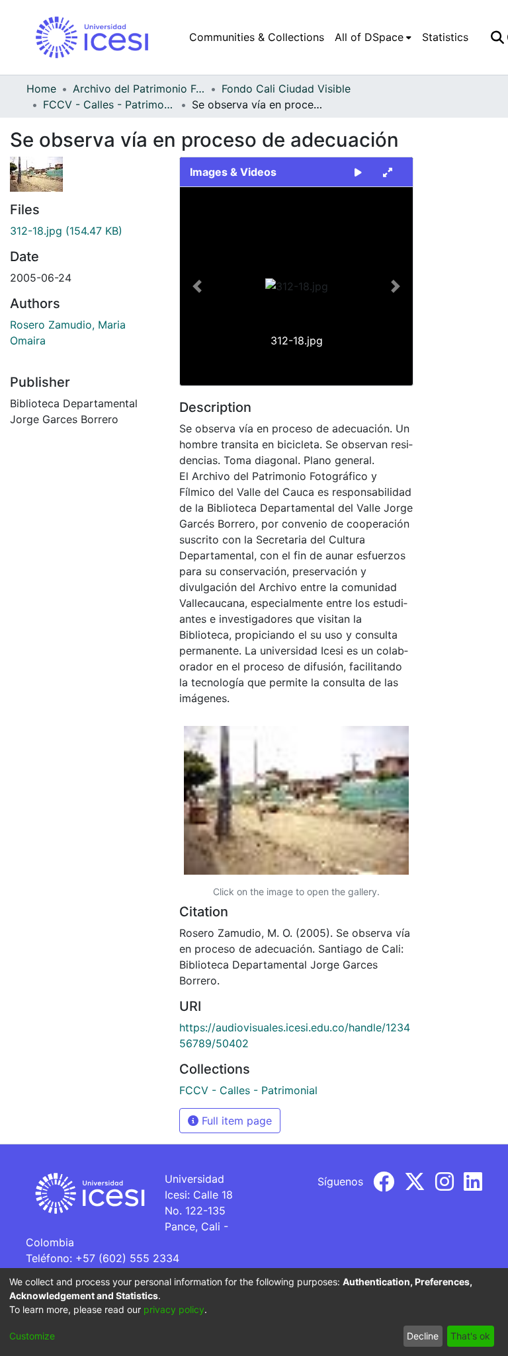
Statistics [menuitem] (445, 37)
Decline (423, 1335)
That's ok (470, 1335)
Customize (32, 1335)
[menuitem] (373, 37)
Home (41, 88)
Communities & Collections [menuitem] (256, 37)
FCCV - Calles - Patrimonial (109, 104)
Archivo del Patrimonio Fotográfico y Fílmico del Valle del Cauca (139, 88)
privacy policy (174, 1309)
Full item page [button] (235, 1120)
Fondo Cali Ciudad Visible (286, 88)
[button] (197, 286)
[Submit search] (497, 37)
